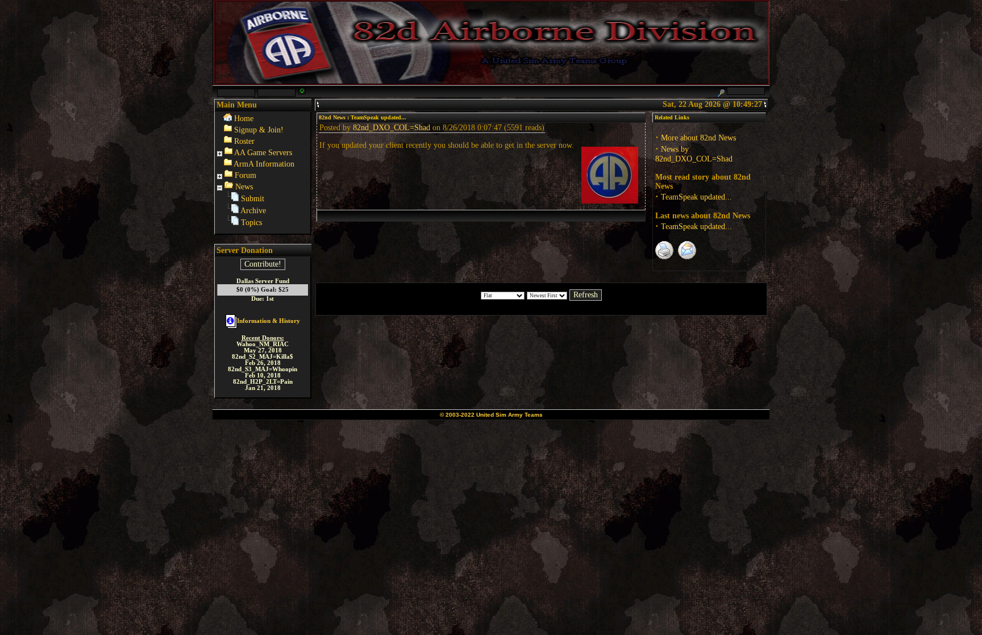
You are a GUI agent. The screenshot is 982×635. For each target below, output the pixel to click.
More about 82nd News (698, 138)
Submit (252, 198)
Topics (251, 222)
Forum (245, 175)
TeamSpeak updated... (696, 197)
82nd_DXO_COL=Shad (391, 127)
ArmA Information (264, 164)
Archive (253, 210)
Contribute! (262, 264)
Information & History (268, 321)
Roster (244, 141)
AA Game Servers (263, 152)
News (244, 186)
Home (243, 118)
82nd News (332, 117)
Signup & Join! (259, 130)
